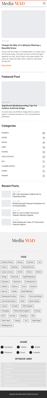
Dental (4, 142)
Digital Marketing (29, 277)
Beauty (20, 262)
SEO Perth (7, 372)
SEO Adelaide (8, 368)
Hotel (22, 301)
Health (14, 291)
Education (5, 281)
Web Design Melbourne (11, 381)
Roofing (5, 152)
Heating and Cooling (9, 296)
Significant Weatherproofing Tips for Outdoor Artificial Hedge (19, 106)
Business (5, 133)
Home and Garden (35, 296)
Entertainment (30, 281)
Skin (32, 316)
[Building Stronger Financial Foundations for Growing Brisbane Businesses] (6, 203)
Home (4, 147)
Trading (17, 320)
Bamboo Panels (7, 262)
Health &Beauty (26, 291)
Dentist (38, 272)
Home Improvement (9, 301)
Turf (26, 320)
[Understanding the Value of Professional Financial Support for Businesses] (6, 222)
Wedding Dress (7, 325)
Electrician (17, 281)
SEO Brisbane (8, 377)
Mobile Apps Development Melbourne (15, 385)
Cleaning (14, 267)
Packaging (5, 311)
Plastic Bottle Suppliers (22, 311)
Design (4, 137)
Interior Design (34, 301)
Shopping (23, 316)
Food (24, 286)
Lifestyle (15, 306)
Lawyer (4, 306)
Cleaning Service (8, 166)
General (33, 286)
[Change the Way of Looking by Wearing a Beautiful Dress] (23, 24)
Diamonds (14, 277)
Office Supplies (8, 156)
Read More (7, 66)
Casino (4, 171)
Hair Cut (4, 291)
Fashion (5, 176)
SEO (3, 161)
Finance (14, 286)
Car (39, 262)
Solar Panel (6, 320)
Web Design (36, 320)
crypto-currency (7, 272)
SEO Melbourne (9, 364)
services (12, 316)
